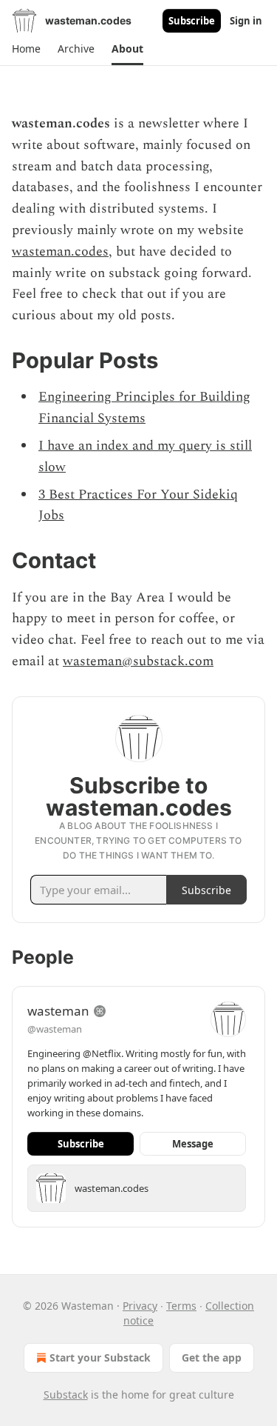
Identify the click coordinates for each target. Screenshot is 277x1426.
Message (192, 1143)
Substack (66, 1394)
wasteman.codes (60, 251)
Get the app (212, 1357)
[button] (26, 49)
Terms (181, 1306)
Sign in (246, 20)
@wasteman (54, 1029)
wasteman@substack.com (138, 661)
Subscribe (191, 20)
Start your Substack (100, 1357)
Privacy (140, 1306)
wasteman (58, 1010)
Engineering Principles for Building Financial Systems (144, 407)
